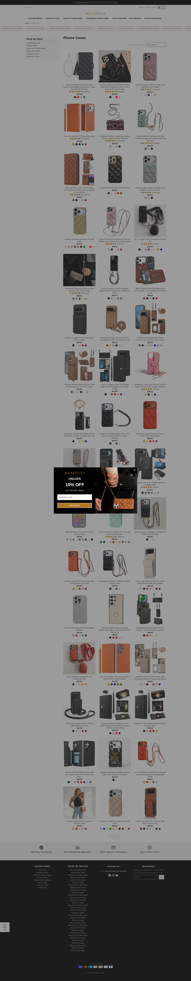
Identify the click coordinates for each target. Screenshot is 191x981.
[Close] (134, 470)
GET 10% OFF (75, 505)
